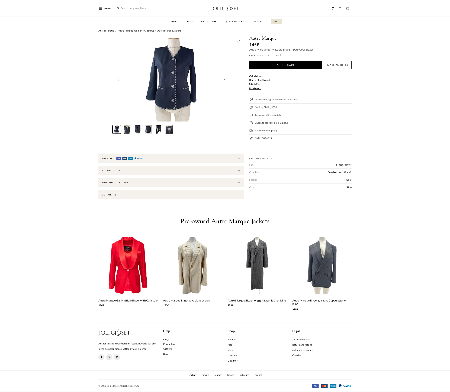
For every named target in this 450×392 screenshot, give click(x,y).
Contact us (169, 344)
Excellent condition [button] (264, 55)
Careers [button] (167, 348)
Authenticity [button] (111, 170)
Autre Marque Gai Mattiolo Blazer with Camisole (128, 300)
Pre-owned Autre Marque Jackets (225, 221)
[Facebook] (101, 357)
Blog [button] (165, 353)
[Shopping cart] (348, 8)
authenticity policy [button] (302, 350)
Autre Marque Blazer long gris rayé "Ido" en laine (257, 300)
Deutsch (218, 375)
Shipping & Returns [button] (115, 182)
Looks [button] (258, 21)
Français (205, 375)
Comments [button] (109, 194)
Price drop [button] (209, 21)
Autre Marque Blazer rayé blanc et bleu (186, 300)
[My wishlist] (333, 8)
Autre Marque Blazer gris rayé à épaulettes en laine (319, 302)
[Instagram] (109, 357)
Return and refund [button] (302, 344)
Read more (255, 88)
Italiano (230, 375)
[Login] (340, 8)
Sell (276, 21)
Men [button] (190, 21)
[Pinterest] (117, 357)
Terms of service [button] (301, 339)
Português (244, 375)
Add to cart (285, 64)
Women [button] (173, 21)
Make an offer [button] (337, 64)
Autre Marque (263, 38)
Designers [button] (233, 360)
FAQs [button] (166, 339)
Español (258, 375)
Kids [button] (230, 350)
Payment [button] (108, 158)
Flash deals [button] (237, 21)
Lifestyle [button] (232, 355)
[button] (224, 79)
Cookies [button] (296, 355)
